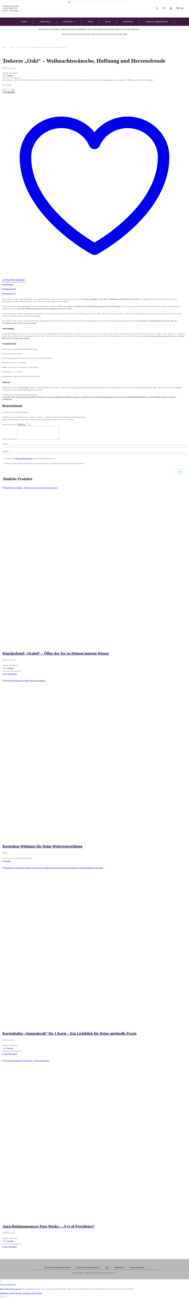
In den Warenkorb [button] (10, 674)
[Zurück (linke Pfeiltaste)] (1, 1298)
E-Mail (6, 451)
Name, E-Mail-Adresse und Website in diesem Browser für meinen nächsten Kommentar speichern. (45, 463)
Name (5, 444)
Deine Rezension (9, 439)
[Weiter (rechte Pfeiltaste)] (3, 1298)
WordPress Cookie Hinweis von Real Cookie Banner (21, 1293)
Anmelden (7, 861)
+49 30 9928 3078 (9, 8)
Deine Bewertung (10, 424)
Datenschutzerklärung (23, 458)
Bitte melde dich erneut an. (11, 1289)
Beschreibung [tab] (7, 284)
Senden (180, 472)
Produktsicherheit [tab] (9, 289)
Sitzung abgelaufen (8, 1285)
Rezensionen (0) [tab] (8, 293)
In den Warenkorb (8, 92)
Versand (10, 75)
